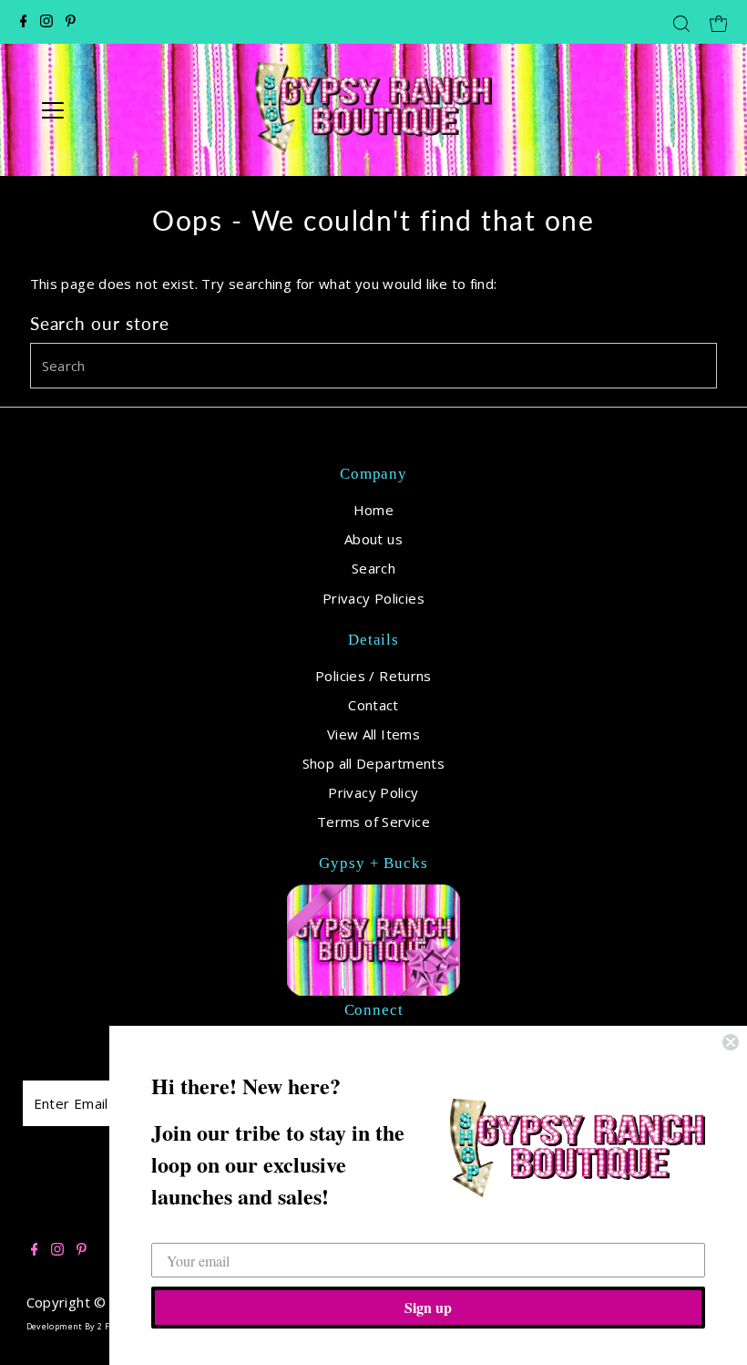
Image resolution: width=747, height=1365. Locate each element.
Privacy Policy (373, 792)
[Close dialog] (730, 1042)
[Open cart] (719, 22)
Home (373, 510)
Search (373, 568)
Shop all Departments (373, 763)
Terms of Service (373, 821)
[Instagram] (46, 22)
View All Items (373, 734)
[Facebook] (23, 22)
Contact (373, 705)
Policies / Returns (373, 676)
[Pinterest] (70, 22)
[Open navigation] (112, 110)
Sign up (428, 1307)
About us (373, 539)
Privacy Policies (373, 598)
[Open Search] (681, 24)
